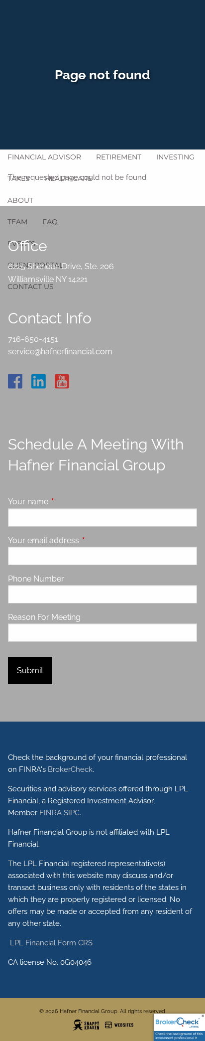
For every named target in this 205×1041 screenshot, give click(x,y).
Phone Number (36, 579)
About (20, 200)
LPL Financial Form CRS (50, 942)
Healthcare (68, 178)
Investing (175, 156)
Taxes (18, 178)
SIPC (72, 812)
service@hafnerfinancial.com (60, 351)
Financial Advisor (44, 156)
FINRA (50, 812)
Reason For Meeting (44, 617)
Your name (66, 501)
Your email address (82, 540)
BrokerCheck (70, 769)
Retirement (118, 156)
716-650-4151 (33, 339)
